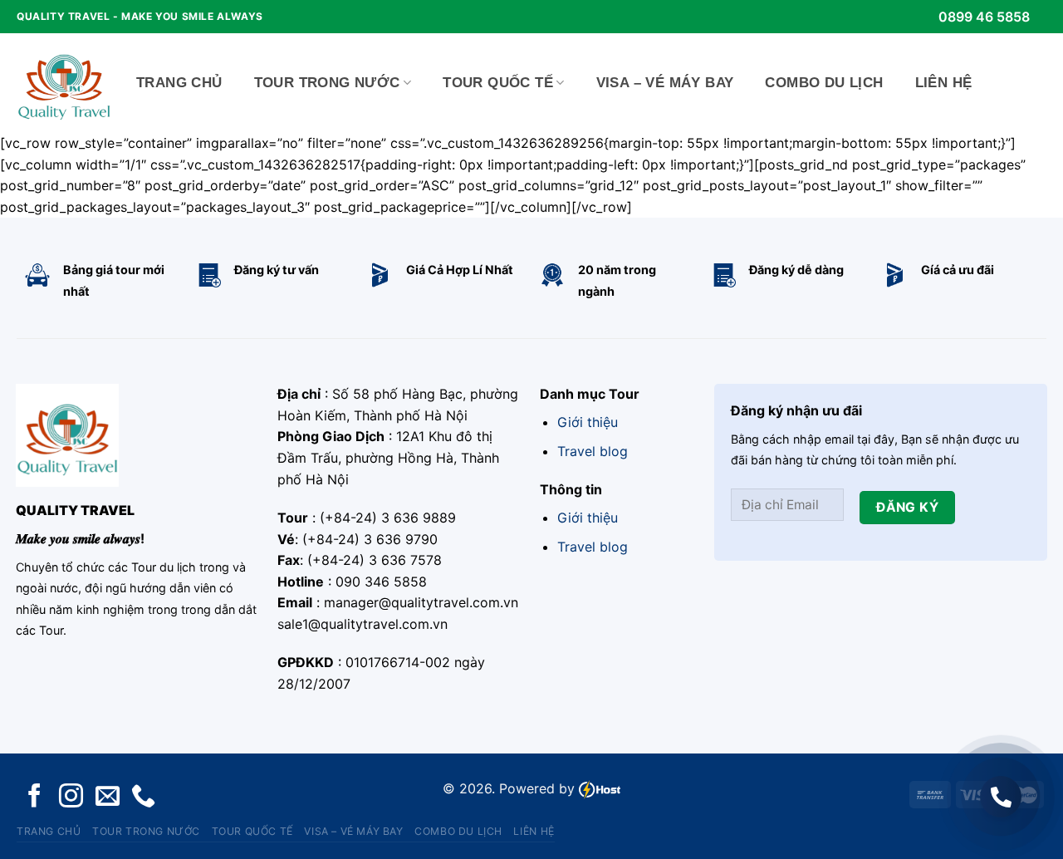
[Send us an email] (108, 797)
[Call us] (143, 797)
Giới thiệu (587, 422)
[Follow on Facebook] (34, 797)
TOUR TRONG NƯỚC (327, 83)
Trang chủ (179, 83)
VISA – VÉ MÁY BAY (665, 83)
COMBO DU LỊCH (824, 83)
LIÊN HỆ (943, 83)
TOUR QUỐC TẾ (498, 83)
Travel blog (592, 451)
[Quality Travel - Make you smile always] (64, 83)
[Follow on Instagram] (71, 797)
